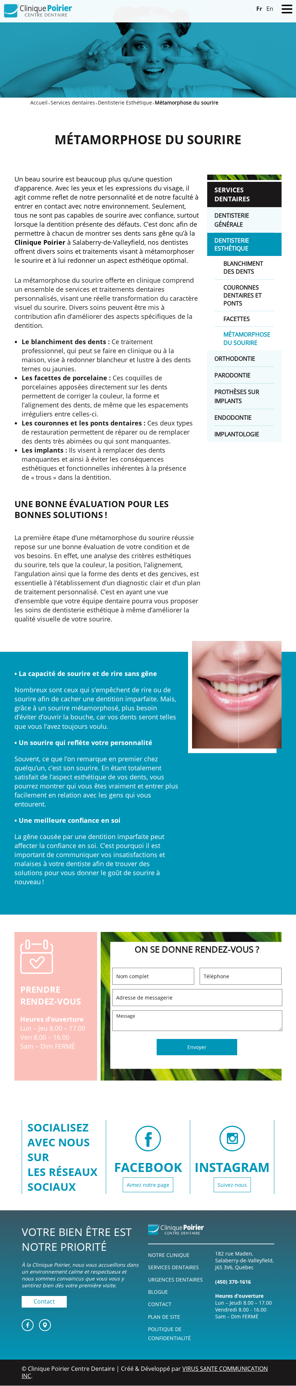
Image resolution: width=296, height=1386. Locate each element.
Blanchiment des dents (243, 267)
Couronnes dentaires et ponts (242, 295)
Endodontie (233, 418)
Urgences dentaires (175, 1279)
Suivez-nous (232, 1184)
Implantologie (236, 434)
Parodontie (232, 375)
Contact (44, 1301)
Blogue (158, 1292)
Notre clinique (169, 1255)
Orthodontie (234, 359)
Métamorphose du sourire (246, 338)
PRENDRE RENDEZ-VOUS (50, 995)
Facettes (236, 319)
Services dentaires (73, 102)
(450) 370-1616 (233, 1281)
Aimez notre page (148, 1184)
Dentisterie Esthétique (125, 102)
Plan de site (164, 1316)
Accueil (39, 102)
